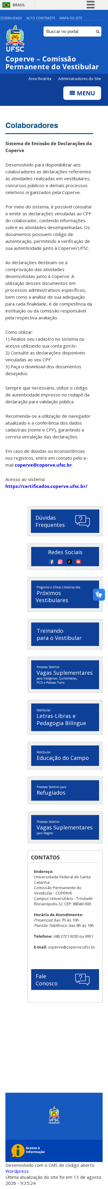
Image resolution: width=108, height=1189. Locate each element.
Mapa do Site (70, 18)
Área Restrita (40, 78)
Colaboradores (31, 125)
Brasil (19, 4)
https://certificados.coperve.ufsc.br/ (46, 486)
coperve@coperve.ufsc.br (43, 465)
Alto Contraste (40, 18)
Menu (85, 93)
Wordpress (17, 1171)
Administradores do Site (79, 78)
